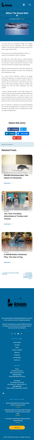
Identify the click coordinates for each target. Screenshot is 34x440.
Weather (17, 352)
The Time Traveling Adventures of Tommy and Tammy (16, 216)
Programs (19, 172)
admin (22, 19)
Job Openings (17, 357)
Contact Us (17, 360)
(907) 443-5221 (17, 374)
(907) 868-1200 (17, 386)
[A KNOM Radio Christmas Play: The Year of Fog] (17, 242)
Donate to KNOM (17, 350)
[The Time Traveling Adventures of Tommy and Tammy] (17, 201)
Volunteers (10, 144)
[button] (12, 334)
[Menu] (24, 5)
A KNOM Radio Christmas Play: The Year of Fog (15, 255)
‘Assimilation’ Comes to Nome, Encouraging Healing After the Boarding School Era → (27, 275)
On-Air (15, 172)
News (17, 347)
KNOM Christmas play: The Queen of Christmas (16, 176)
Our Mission (20, 209)
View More (7, 183)
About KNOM (17, 342)
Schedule (17, 345)
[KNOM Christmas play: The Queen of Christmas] (17, 165)
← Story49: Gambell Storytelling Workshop (10, 273)
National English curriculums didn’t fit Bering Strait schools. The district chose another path (18, 411)
